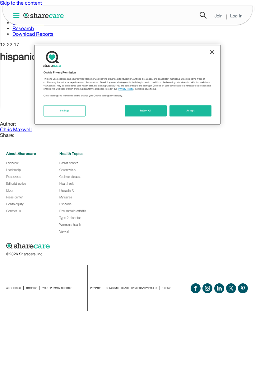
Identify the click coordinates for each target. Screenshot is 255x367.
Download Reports (32, 34)
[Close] (212, 52)
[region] (127, 84)
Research (23, 28)
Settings (64, 110)
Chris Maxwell (16, 129)
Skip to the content (21, 3)
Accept (190, 110)
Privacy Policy (125, 89)
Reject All (145, 110)
